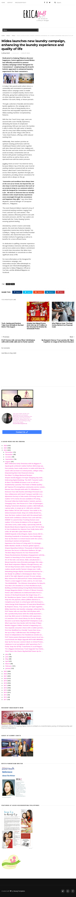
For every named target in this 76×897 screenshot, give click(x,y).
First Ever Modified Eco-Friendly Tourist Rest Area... (23, 630)
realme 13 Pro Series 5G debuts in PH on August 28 (23, 522)
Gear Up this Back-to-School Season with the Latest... (24, 539)
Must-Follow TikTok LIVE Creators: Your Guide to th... (24, 510)
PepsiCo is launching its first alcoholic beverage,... (23, 557)
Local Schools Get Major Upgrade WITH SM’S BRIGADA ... (24, 639)
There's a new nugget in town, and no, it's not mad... (24, 581)
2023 (5, 671)
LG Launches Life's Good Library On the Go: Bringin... (23, 618)
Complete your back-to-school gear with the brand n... (24, 602)
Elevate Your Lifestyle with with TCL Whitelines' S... (23, 489)
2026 (5, 445)
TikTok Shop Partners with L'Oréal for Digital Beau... (23, 567)
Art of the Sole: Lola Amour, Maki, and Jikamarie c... (23, 560)
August (8, 461)
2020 (5, 678)
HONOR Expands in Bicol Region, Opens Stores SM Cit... (24, 534)
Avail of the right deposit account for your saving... (23, 576)
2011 (5, 699)
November (9, 454)
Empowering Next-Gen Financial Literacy (19, 473)
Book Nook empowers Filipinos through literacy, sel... (24, 564)
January (8, 668)
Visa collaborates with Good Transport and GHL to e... (24, 494)
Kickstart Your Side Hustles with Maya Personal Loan (24, 492)
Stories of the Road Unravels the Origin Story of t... (23, 595)
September (9, 459)
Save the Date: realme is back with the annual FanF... (24, 515)
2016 (5, 688)
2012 (5, 697)
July (6, 654)
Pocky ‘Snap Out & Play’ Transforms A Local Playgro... (24, 646)
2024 (5, 450)
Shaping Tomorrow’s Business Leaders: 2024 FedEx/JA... (24, 506)
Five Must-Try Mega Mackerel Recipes (18, 475)
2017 (5, 685)
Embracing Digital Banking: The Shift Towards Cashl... (24, 480)
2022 (5, 674)
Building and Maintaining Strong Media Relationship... (24, 588)
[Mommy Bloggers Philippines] (11, 869)
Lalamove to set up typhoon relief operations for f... (23, 644)
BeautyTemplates (19, 891)
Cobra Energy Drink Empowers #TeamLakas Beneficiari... (25, 604)
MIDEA (8, 35)
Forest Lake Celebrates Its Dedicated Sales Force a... (23, 592)
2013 (5, 695)
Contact (10, 2)
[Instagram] (47, 2)
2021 (5, 676)
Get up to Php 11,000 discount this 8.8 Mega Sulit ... (23, 632)
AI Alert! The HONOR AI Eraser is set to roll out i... (22, 482)
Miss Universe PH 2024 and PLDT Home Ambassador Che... (25, 578)
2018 (5, 683)
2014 (5, 692)
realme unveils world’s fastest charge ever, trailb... (23, 569)
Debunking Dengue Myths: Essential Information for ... (24, 571)
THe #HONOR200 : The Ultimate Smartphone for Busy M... (25, 583)
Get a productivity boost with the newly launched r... (24, 614)
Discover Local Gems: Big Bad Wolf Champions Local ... (24, 621)
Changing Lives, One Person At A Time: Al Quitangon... (24, 503)
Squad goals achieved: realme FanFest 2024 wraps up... (24, 466)
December (9, 452)
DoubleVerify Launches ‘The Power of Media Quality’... (24, 485)
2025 (5, 448)
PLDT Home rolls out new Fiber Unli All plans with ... (23, 611)
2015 (5, 690)
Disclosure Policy (20, 2)
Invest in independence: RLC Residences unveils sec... (24, 635)
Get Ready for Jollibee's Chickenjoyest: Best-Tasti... (23, 574)
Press (13, 35)
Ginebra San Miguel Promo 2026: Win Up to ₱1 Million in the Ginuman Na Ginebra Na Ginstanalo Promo (37, 326)
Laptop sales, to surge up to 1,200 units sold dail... (23, 508)
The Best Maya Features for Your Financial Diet (21, 553)
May (7, 659)
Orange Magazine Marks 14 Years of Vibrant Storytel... (24, 590)
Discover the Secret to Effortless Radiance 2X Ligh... (23, 550)
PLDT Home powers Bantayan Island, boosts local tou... (24, 637)
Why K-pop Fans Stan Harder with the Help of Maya (23, 623)
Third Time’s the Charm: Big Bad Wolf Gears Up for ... (24, 651)
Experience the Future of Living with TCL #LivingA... (23, 543)
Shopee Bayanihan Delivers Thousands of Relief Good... (24, 548)
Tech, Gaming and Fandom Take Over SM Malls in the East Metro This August (12, 325)
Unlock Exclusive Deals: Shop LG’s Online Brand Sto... (23, 513)
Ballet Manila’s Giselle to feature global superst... (22, 546)
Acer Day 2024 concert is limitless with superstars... (23, 616)
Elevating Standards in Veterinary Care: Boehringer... (24, 536)
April (7, 661)
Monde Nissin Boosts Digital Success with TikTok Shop (24, 527)
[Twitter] (49, 2)
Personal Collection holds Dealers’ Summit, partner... (23, 501)
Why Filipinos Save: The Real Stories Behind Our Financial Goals (62, 325)
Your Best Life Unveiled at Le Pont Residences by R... (23, 585)
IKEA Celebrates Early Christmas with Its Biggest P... (23, 463)
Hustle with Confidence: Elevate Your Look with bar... (24, 517)
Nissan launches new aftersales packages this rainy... (24, 562)
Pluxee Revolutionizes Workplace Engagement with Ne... (25, 555)
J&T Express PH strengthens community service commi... (25, 487)
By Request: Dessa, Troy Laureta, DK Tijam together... (24, 607)
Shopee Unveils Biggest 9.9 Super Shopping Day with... (24, 478)
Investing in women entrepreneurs (17, 541)
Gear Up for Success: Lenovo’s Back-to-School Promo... (24, 642)
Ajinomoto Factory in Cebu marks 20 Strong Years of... (24, 496)
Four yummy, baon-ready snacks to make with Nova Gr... (25, 468)
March (7, 664)
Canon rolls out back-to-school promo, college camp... (24, 471)
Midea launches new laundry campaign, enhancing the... (25, 609)
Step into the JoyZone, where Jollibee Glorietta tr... (23, 599)
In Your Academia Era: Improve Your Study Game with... (24, 529)
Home (3, 2)
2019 (5, 681)
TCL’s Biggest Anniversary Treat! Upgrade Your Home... (24, 649)
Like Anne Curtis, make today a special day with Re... (24, 524)
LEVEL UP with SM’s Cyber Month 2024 (18, 531)
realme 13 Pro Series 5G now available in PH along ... (23, 499)
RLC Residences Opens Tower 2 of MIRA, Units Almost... (24, 597)
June (7, 657)
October (8, 457)
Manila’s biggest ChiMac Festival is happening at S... (23, 625)
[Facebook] (44, 2)
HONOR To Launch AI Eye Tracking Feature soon (22, 520)
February (8, 666)
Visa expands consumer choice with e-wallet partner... (24, 628)
